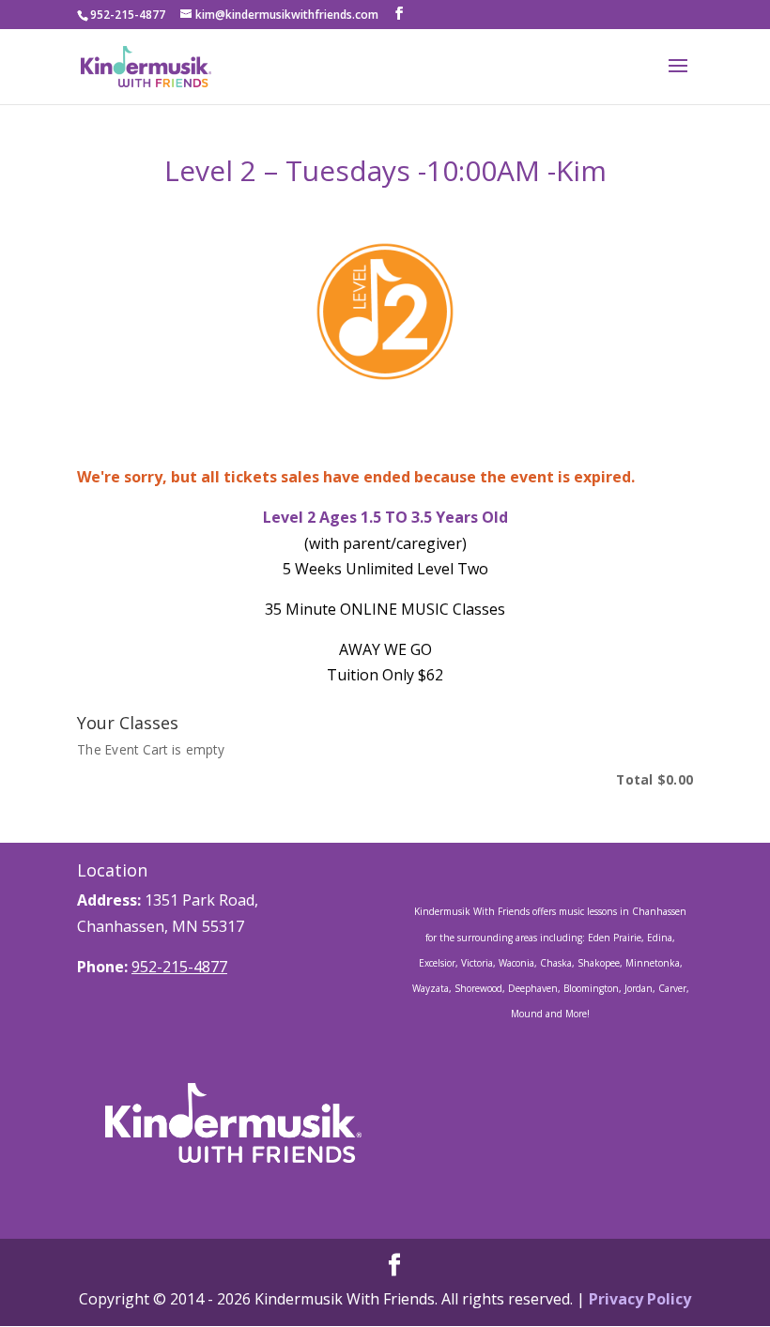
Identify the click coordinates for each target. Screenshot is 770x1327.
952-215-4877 (179, 966)
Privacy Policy (640, 1299)
